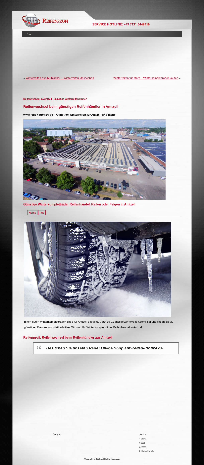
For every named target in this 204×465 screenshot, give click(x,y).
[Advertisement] (102, 51)
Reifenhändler (147, 451)
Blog (143, 438)
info (143, 442)
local (143, 447)
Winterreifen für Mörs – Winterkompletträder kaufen (145, 77)
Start (29, 34)
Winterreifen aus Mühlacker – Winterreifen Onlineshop (60, 77)
